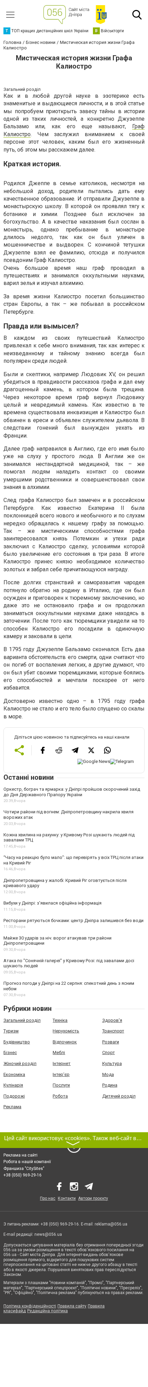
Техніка (60, 1020)
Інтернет (62, 1063)
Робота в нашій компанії (27, 1161)
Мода (108, 1074)
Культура (112, 1063)
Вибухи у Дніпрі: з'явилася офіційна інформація (52, 903)
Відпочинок (65, 1041)
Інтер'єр (61, 1074)
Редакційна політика (47, 1310)
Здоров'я (112, 1020)
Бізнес (10, 1052)
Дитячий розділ (119, 1096)
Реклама (12, 1106)
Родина (109, 1085)
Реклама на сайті (20, 1155)
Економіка (14, 1074)
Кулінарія (13, 1085)
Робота (60, 1096)
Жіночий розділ (19, 1063)
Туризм (11, 1030)
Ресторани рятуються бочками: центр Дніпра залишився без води (73, 920)
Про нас (47, 1198)
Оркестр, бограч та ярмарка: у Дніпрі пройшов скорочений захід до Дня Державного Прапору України (71, 792)
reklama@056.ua (111, 1224)
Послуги (61, 1085)
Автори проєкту (93, 1198)
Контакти (67, 1198)
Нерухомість (66, 1030)
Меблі (59, 1052)
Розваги (110, 1041)
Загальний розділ (22, 1020)
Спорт (108, 1052)
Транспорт (113, 1030)
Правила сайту (71, 1306)
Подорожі (14, 1096)
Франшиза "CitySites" (23, 1168)
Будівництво (16, 1041)
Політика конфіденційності (29, 1306)
